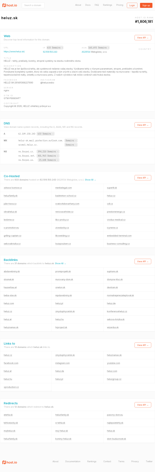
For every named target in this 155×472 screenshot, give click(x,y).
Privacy (135, 461)
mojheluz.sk (9, 430)
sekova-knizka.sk (116, 319)
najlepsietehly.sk (115, 422)
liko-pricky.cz (62, 219)
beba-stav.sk (10, 295)
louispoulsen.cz (63, 243)
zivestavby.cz (62, 227)
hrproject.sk (61, 327)
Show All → (90, 179)
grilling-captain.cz (12, 235)
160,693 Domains (98, 47)
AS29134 (86, 52)
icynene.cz (112, 227)
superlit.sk (112, 187)
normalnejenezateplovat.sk (120, 295)
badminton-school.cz (65, 195)
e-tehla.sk (60, 422)
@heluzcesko (47, 82)
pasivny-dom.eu (115, 414)
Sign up (146, 5)
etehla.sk (8, 414)
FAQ (97, 5)
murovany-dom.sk (64, 279)
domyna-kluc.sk (115, 279)
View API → (143, 37)
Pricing (119, 5)
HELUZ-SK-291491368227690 (18, 82)
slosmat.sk (9, 279)
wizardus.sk (113, 327)
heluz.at (8, 319)
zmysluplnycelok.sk (65, 311)
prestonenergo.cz (116, 211)
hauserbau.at (10, 287)
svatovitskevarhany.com (67, 203)
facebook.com (11, 363)
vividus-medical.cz (116, 219)
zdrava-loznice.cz (13, 187)
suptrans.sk (112, 271)
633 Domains (55, 47)
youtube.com (113, 363)
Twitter (149, 461)
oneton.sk (60, 287)
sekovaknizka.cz (12, 243)
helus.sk (111, 430)
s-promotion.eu (11, 227)
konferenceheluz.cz (117, 311)
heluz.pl (59, 303)
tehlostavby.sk (11, 422)
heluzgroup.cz (114, 379)
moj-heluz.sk (61, 430)
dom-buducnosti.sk (116, 438)
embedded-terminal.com (119, 235)
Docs (88, 5)
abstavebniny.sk (12, 271)
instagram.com (62, 363)
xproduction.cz (11, 387)
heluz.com (9, 303)
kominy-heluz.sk (63, 438)
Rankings (107, 5)
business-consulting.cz (118, 243)
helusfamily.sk (62, 414)
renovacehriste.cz (64, 211)
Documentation (72, 461)
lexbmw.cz (9, 219)
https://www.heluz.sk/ (14, 51)
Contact (107, 461)
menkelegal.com (63, 187)
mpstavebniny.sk (63, 295)
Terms (121, 461)
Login (132, 5)
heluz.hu (59, 319)
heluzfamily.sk (11, 195)
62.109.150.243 (50, 52)
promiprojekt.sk (63, 271)
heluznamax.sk (11, 327)
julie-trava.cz (10, 203)
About (78, 5)
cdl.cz (110, 203)
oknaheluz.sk (10, 211)
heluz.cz (111, 195)
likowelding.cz (62, 235)
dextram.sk (112, 287)
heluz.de (111, 303)
